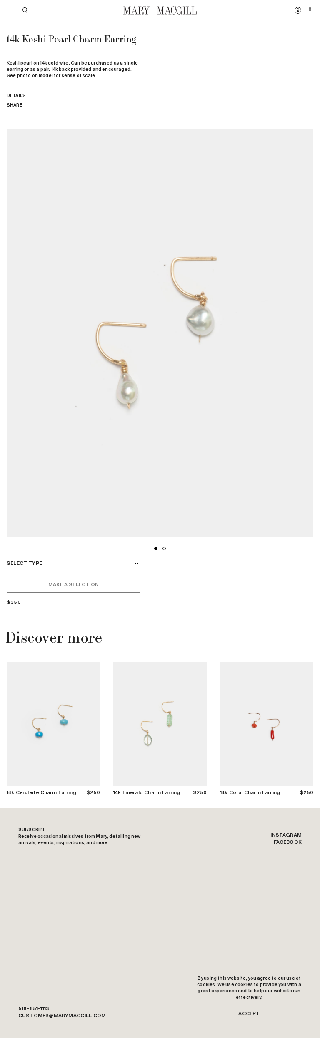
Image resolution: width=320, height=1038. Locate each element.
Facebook (288, 842)
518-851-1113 (33, 1009)
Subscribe (32, 830)
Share (14, 105)
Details (16, 95)
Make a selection (73, 584)
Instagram (286, 835)
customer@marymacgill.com (62, 1016)
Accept (249, 1014)
